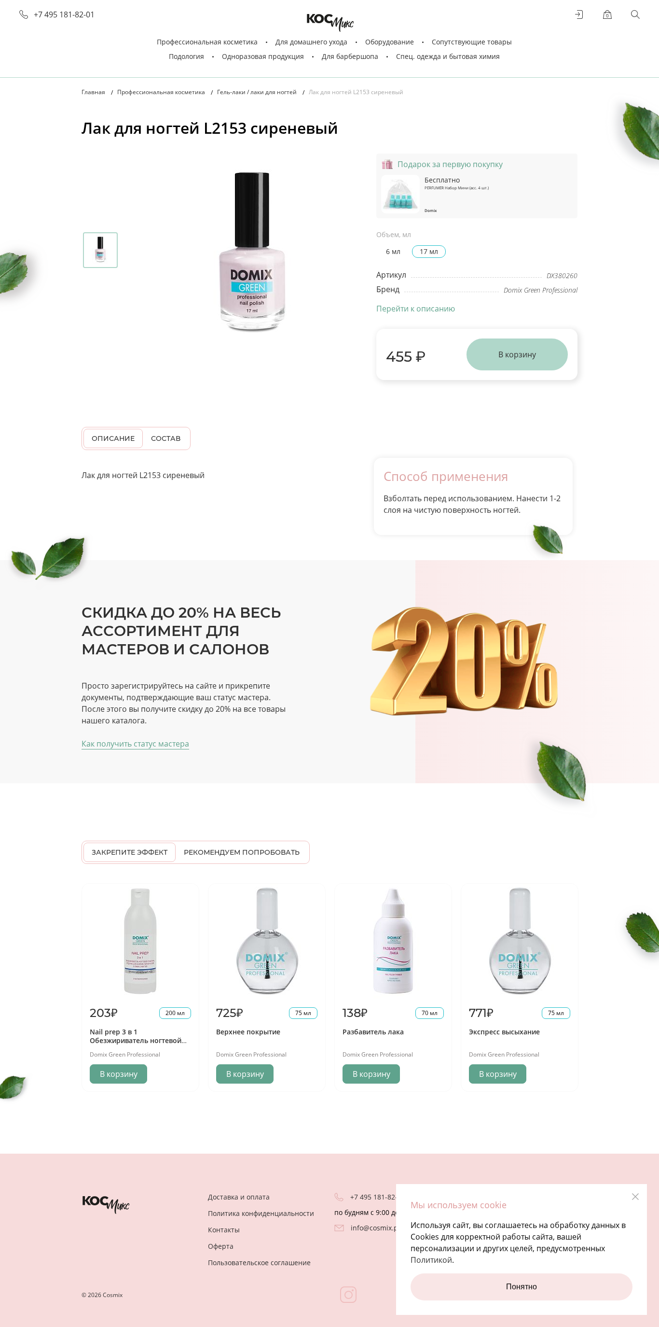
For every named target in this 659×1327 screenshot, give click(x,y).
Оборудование (389, 41)
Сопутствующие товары (472, 41)
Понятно (521, 1287)
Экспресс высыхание (504, 1031)
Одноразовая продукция (263, 56)
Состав (165, 438)
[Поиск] (635, 14)
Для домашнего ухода (311, 41)
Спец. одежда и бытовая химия (448, 56)
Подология (186, 56)
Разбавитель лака (373, 1031)
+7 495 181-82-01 (64, 14)
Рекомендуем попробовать (242, 852)
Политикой (431, 1260)
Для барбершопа (350, 56)
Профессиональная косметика (207, 41)
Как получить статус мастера (135, 743)
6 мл (393, 251)
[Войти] (579, 14)
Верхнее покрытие (248, 1031)
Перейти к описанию (415, 308)
